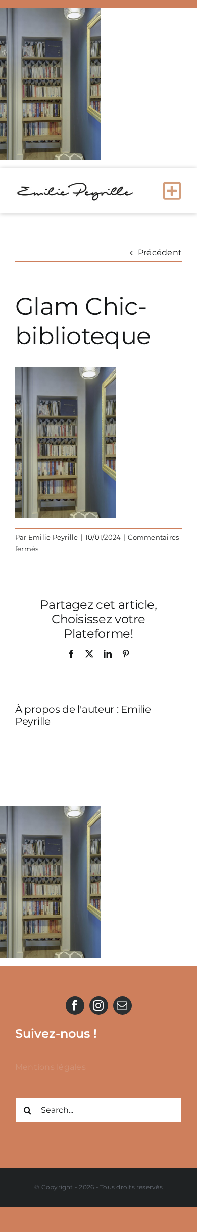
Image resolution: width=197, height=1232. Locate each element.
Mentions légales (50, 1067)
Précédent (160, 252)
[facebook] (75, 1005)
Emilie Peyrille (53, 537)
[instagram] (98, 1005)
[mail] (122, 1005)
